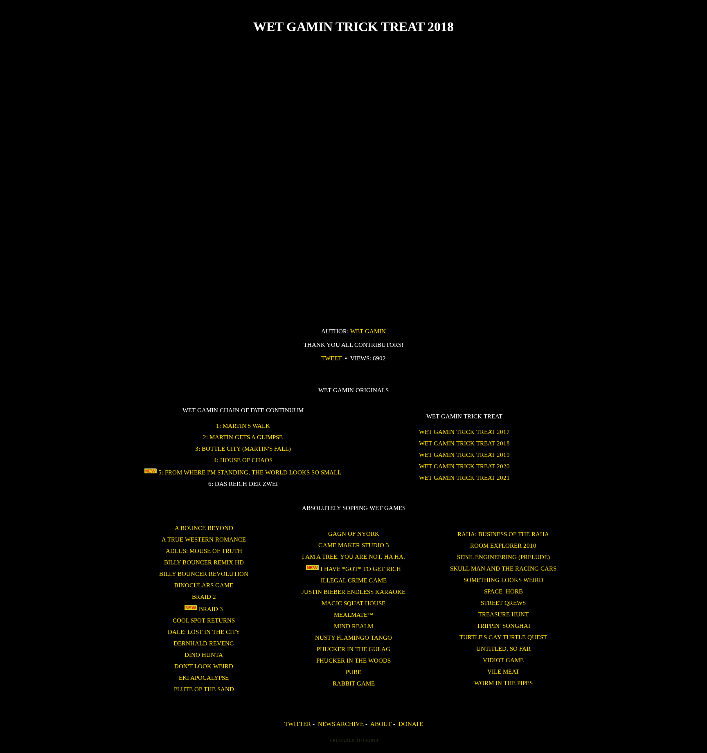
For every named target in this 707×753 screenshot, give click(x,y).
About (381, 723)
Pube (353, 671)
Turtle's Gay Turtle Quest (503, 637)
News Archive (341, 723)
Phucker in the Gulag (353, 648)
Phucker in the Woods (353, 660)
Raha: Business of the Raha (503, 533)
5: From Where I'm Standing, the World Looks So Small (249, 472)
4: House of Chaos (243, 459)
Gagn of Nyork (353, 533)
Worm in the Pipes (503, 682)
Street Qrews (503, 602)
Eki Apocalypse (204, 677)
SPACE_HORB (503, 591)
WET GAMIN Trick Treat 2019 (464, 454)
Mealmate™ (354, 614)
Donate (411, 723)
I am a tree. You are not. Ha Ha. (353, 556)
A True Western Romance (204, 539)
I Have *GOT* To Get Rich (360, 568)
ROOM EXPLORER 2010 (503, 545)
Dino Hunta (204, 654)
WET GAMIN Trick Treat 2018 (464, 443)
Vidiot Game (503, 659)
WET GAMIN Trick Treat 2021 (464, 477)
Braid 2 (204, 596)
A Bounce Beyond (204, 527)
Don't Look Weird (203, 666)
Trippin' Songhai (503, 625)
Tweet (331, 358)
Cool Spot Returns (204, 620)
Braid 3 (210, 608)
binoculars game (203, 585)
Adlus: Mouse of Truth (204, 550)
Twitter (297, 723)
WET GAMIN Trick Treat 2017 (464, 431)
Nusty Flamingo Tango (353, 637)
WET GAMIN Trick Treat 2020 (464, 466)
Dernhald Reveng (203, 643)
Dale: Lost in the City (204, 631)
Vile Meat (503, 671)
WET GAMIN (368, 331)
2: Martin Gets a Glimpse (243, 437)
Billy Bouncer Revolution (203, 573)
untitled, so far (503, 648)
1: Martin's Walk (243, 425)
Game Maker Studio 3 (353, 545)
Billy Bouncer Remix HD (204, 562)
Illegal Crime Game (354, 580)
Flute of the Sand (204, 689)
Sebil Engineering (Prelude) (503, 556)
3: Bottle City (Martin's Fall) (243, 448)
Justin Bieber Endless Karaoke (353, 591)
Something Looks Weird (503, 579)
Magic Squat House (353, 603)
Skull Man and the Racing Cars (503, 568)
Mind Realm (353, 626)
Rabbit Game (354, 683)
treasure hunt (503, 614)
